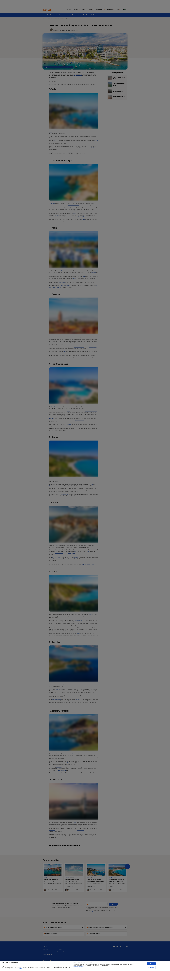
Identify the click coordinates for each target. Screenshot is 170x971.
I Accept (151, 963)
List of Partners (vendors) (79, 966)
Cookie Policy (20, 968)
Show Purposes (151, 967)
